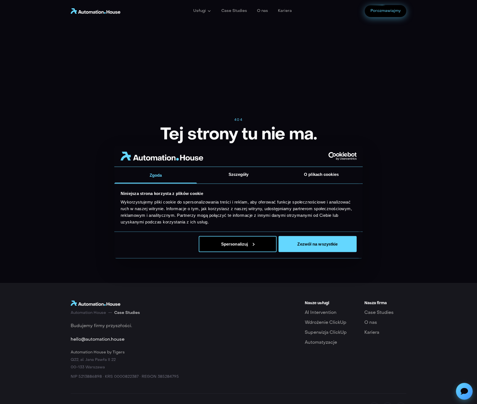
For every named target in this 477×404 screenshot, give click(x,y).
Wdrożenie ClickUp (325, 322)
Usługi (199, 11)
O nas (262, 11)
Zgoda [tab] (156, 175)
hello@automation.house (97, 339)
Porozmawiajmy (385, 11)
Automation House (88, 313)
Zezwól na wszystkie (317, 243)
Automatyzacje (321, 342)
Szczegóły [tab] (239, 174)
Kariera (285, 11)
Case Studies (234, 11)
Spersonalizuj (234, 243)
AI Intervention (320, 313)
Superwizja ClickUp (326, 332)
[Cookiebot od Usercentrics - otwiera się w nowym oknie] (332, 156)
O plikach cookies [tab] (321, 174)
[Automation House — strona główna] (95, 11)
